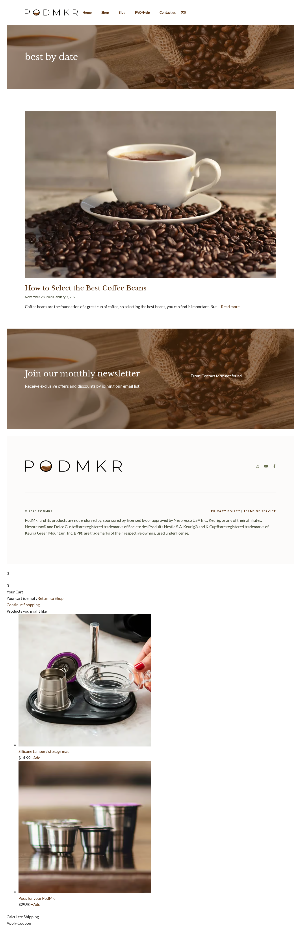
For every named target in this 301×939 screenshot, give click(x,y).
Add (35, 904)
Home (87, 12)
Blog (122, 12)
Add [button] (35, 757)
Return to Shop (50, 598)
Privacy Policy (225, 511)
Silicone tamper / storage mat (44, 751)
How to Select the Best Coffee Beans (86, 288)
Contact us (168, 12)
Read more (230, 306)
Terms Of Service (260, 511)
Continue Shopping (23, 604)
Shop (105, 12)
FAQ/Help (142, 12)
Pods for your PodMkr (37, 898)
